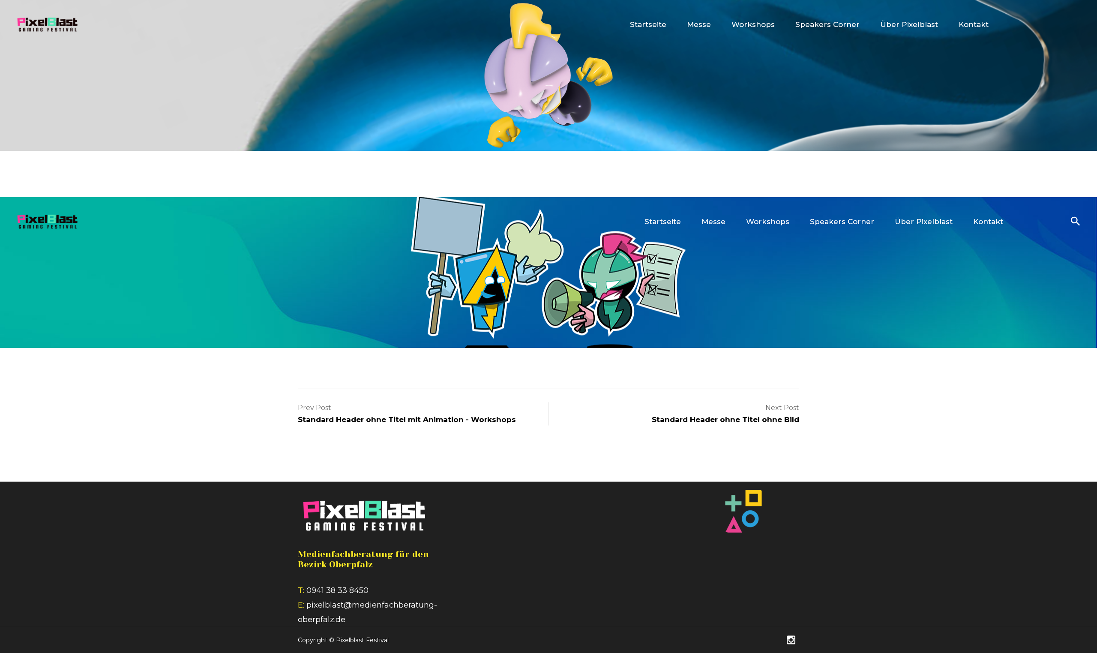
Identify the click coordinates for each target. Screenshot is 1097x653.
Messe (699, 24)
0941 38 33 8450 (337, 590)
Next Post (782, 408)
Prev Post (314, 408)
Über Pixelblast (909, 24)
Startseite (648, 24)
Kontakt (974, 24)
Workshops (753, 24)
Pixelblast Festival (362, 640)
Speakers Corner (827, 24)
